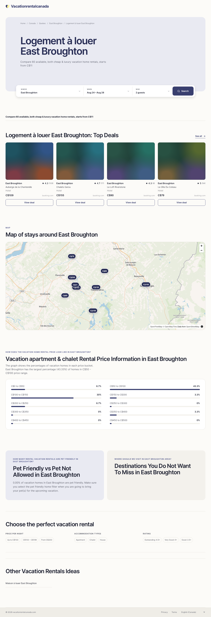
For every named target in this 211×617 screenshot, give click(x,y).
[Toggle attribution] (202, 326)
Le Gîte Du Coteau (167, 187)
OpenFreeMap (156, 326)
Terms (174, 612)
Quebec (42, 23)
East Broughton (55, 23)
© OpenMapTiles (170, 326)
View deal (29, 202)
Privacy (164, 612)
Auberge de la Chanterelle (19, 187)
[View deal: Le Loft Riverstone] (131, 161)
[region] (105, 286)
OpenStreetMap (192, 326)
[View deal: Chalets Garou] (80, 161)
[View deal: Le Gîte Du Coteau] (182, 161)
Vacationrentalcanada (30, 6)
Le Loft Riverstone (116, 187)
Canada (32, 23)
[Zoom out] (201, 250)
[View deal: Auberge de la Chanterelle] (29, 161)
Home (22, 23)
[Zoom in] (201, 246)
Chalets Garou (63, 187)
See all (200, 136)
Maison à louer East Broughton (21, 583)
